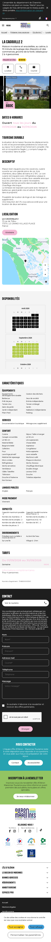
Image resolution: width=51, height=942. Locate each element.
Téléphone (7, 670)
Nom (4, 635)
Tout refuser (36, 927)
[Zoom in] (45, 265)
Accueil (4, 32)
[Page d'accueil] (25, 25)
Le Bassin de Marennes (12, 873)
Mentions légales (9, 907)
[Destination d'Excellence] (19, 841)
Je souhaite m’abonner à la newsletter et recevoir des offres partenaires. (25, 705)
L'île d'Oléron (8, 868)
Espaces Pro (8, 892)
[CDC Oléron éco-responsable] (19, 853)
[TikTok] (41, 830)
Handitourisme (9, 887)
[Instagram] (14, 831)
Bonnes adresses (10, 877)
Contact (15, 763)
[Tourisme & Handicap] (31, 853)
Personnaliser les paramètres (25, 935)
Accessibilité (34, 763)
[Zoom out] (45, 269)
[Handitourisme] (40, 18)
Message (6, 681)
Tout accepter (15, 927)
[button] (2, 91)
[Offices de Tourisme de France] (8, 841)
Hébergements (9, 882)
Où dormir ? (37, 32)
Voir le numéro (12, 603)
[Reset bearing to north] (45, 274)
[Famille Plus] (31, 841)
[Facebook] (9, 831)
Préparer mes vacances (19, 32)
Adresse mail (8, 658)
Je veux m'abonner (26, 796)
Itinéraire (9, 232)
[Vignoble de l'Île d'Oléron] (43, 841)
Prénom (6, 646)
